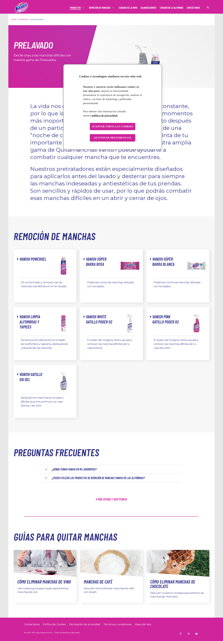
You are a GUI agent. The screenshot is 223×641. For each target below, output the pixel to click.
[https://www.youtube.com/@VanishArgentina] (196, 633)
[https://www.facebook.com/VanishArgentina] (180, 633)
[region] (112, 107)
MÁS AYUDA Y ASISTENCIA (112, 499)
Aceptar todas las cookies (112, 126)
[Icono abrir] (208, 8)
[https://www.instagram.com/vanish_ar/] (188, 633)
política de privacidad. (105, 115)
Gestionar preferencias (112, 137)
